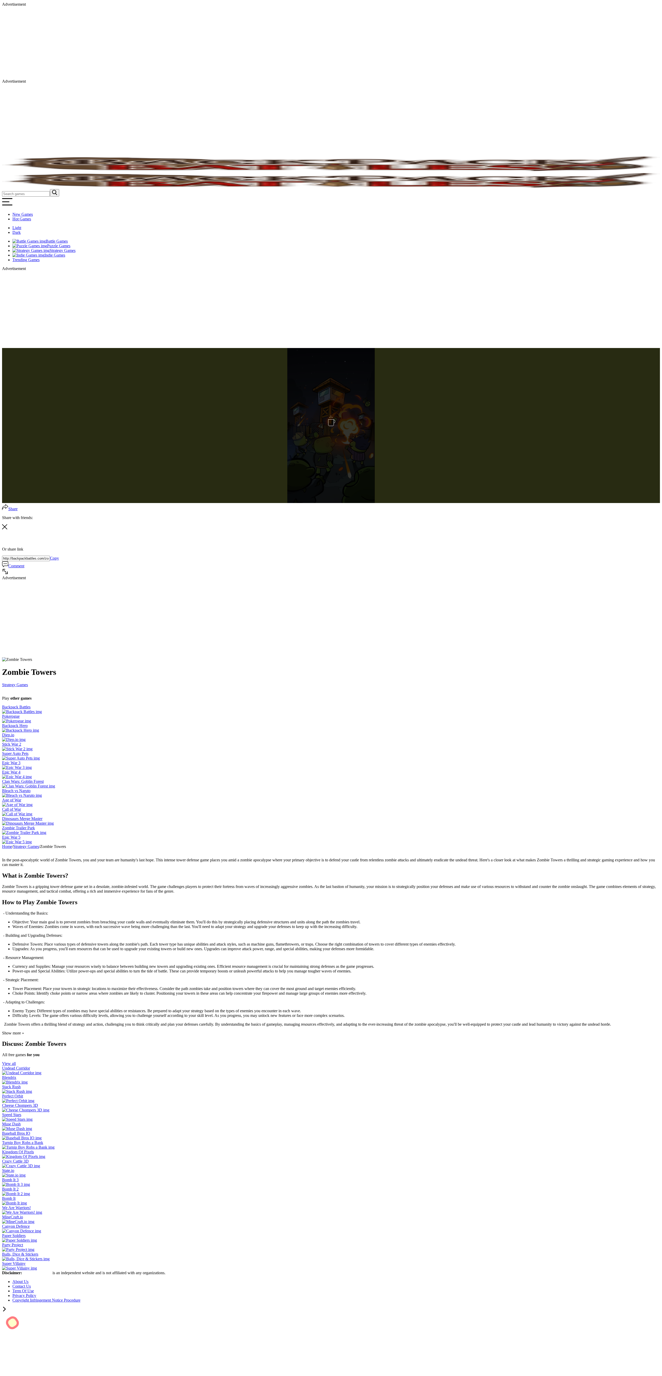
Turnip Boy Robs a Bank (22, 1142)
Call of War (11, 809)
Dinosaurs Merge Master (22, 818)
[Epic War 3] (17, 767)
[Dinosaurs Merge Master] (28, 823)
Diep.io (8, 735)
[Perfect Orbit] (18, 1101)
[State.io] (14, 1175)
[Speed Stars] (17, 1119)
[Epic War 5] (17, 842)
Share (13, 509)
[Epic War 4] (17, 777)
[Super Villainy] (19, 1268)
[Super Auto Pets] (21, 758)
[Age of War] (17, 804)
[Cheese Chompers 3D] (25, 1110)
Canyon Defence (16, 1226)
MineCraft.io (12, 1217)
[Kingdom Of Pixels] (23, 1156)
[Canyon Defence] (21, 1231)
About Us (20, 1281)
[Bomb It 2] (16, 1194)
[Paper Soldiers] (19, 1240)
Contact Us (21, 1286)
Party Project (12, 1245)
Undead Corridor (16, 1068)
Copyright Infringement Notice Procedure (46, 1300)
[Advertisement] (157, 43)
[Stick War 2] (17, 749)
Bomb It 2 (10, 1189)
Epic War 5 (11, 837)
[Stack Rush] (17, 1091)
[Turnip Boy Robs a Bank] (28, 1147)
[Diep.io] (14, 739)
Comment (16, 566)
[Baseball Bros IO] (22, 1138)
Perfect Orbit (12, 1096)
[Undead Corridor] (21, 1073)
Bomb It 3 (10, 1180)
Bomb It (9, 1198)
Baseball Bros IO (16, 1133)
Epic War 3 (11, 763)
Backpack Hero (15, 725)
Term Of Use (23, 1291)
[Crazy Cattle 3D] (21, 1166)
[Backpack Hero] (20, 730)
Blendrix (9, 1077)
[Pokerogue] (16, 721)
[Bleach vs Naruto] (22, 795)
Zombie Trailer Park (18, 828)
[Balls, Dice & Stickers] (26, 1259)
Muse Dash (11, 1124)
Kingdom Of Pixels (18, 1152)
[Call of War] (17, 814)
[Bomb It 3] (16, 1184)
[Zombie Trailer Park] (24, 832)
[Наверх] (4, 1310)
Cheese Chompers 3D (20, 1105)
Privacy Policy (24, 1295)
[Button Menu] (7, 205)
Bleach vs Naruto (16, 791)
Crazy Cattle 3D (15, 1161)
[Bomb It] (14, 1203)
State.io (8, 1170)
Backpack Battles (16, 707)
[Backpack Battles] (22, 711)
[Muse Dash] (17, 1128)
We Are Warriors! (16, 1207)
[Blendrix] (15, 1082)
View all (9, 1063)
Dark (16, 232)
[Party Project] (18, 1249)
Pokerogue (11, 716)
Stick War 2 (11, 744)
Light (16, 228)
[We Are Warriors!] (22, 1212)
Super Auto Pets (15, 753)
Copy (54, 558)
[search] (54, 193)
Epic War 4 (11, 772)
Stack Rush (11, 1087)
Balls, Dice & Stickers (20, 1254)
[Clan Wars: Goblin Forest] (28, 786)
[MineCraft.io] (18, 1221)
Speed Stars (11, 1114)
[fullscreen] (5, 573)
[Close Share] (4, 528)
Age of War (11, 800)
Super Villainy (14, 1263)
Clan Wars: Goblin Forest (23, 781)
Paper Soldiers (14, 1235)
